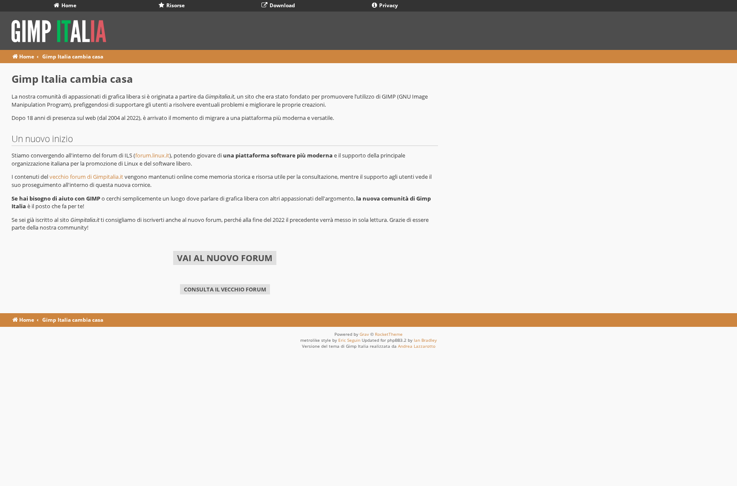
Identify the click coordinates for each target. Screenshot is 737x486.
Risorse (175, 5)
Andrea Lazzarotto (416, 346)
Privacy (388, 5)
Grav (364, 334)
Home (68, 5)
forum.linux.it (152, 155)
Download (281, 5)
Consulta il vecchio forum (225, 289)
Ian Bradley (425, 340)
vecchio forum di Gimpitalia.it (86, 176)
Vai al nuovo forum (225, 258)
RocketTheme (389, 334)
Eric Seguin (349, 340)
